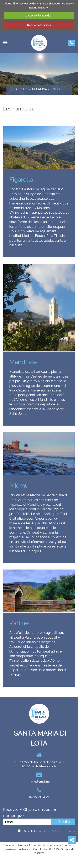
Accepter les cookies (39, 15)
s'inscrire (63, 822)
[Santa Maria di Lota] (39, 43)
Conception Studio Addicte (19, 845)
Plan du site (40, 849)
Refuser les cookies (39, 25)
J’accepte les (49, 831)
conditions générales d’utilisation (56, 831)
